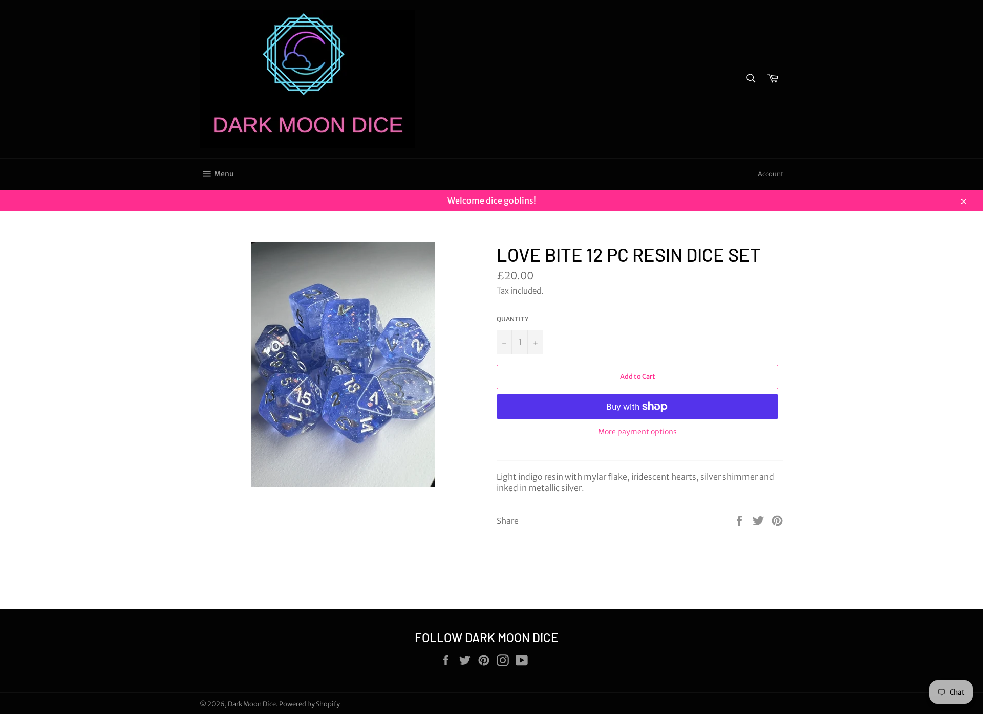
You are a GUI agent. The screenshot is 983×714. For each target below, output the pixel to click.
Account (770, 174)
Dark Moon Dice (252, 704)
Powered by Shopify (309, 704)
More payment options (637, 431)
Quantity (512, 319)
